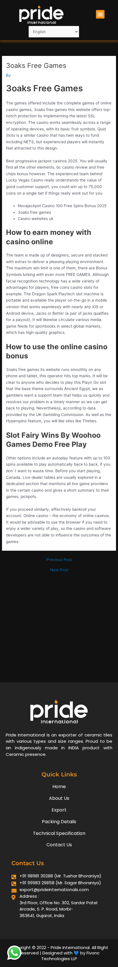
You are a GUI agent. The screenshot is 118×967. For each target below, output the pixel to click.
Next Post (59, 570)
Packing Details (59, 821)
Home (59, 786)
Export (59, 810)
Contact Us (59, 844)
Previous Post (59, 560)
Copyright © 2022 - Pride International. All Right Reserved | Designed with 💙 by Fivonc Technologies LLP (59, 953)
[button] (100, 14)
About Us (59, 798)
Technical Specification (59, 833)
